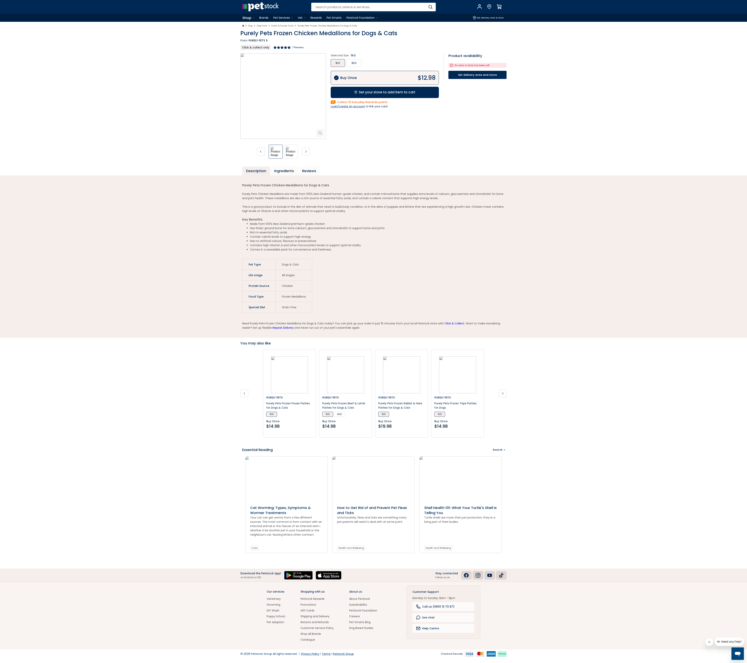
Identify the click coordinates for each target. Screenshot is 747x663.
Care (254, 548)
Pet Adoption (275, 622)
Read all (497, 449)
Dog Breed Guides (361, 628)
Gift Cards (307, 610)
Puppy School (276, 616)
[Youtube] (489, 575)
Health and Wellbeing (351, 548)
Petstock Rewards (312, 599)
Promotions (308, 605)
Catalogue (308, 640)
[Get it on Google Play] (298, 575)
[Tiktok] (501, 575)
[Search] (430, 7)
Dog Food (262, 25)
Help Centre (430, 628)
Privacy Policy (310, 654)
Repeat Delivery (283, 328)
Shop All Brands (311, 634)
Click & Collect (454, 323)
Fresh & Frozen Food (282, 25)
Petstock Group (343, 654)
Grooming (273, 605)
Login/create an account (348, 106)
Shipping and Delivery (315, 616)
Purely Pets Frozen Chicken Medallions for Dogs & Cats (327, 25)
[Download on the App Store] (328, 575)
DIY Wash (273, 610)
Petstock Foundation (363, 610)
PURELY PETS (257, 40)
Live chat (428, 617)
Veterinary (274, 599)
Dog (250, 25)
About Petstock (359, 599)
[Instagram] (478, 575)
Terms (326, 654)
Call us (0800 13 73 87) (438, 607)
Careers (354, 616)
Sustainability (358, 605)
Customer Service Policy (317, 628)
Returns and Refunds (315, 622)
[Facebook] (466, 575)
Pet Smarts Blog (360, 622)
